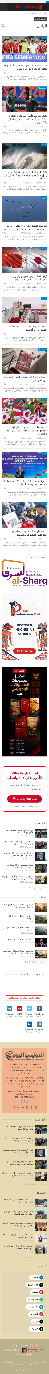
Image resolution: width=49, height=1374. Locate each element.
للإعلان (15, 1345)
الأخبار (44, 37)
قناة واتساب (33, 1299)
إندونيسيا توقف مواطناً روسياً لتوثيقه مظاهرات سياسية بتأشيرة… (17, 878)
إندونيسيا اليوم (21, 1369)
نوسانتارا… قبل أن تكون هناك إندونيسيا (21, 917)
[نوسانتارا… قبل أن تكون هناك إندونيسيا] (41, 919)
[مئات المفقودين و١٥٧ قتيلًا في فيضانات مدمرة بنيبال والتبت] (41, 868)
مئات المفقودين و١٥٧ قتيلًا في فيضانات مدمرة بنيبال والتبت (20, 866)
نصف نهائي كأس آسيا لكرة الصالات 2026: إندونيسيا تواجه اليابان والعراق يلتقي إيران (27, 119)
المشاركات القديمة (39, 557)
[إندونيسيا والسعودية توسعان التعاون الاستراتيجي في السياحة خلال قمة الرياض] (41, 1226)
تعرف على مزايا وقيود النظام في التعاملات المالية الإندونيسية (29, 533)
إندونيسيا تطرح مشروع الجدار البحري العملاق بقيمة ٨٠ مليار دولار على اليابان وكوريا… (25, 430)
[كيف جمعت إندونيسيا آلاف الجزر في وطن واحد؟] (41, 931)
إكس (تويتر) (33, 1285)
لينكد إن (35, 1277)
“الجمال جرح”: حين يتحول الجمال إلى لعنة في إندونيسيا (25, 379)
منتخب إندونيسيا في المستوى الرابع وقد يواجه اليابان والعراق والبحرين (25, 67)
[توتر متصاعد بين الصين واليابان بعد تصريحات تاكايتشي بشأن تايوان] (24, 260)
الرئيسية (33, 1345)
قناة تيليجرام (33, 1307)
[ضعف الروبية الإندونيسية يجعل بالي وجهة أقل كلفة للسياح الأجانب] (41, 1214)
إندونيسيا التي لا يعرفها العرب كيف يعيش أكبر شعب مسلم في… (18, 952)
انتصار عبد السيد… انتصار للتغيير (20, 939)
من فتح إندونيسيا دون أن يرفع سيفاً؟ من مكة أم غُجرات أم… (17, 906)
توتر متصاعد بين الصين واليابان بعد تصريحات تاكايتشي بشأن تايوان (28, 278)
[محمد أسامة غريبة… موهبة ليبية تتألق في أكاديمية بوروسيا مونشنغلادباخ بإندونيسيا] (41, 833)
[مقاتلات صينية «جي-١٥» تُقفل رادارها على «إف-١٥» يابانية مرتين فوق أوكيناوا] (24, 209)
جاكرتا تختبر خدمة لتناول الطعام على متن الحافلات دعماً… (17, 1201)
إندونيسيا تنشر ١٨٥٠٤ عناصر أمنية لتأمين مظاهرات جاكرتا (19, 843)
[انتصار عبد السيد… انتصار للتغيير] (41, 942)
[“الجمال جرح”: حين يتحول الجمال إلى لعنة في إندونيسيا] (24, 361)
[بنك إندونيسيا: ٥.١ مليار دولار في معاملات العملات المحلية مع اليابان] (24, 465)
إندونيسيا (42, 88)
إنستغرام (34, 1314)
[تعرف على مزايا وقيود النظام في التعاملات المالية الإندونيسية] (24, 515)
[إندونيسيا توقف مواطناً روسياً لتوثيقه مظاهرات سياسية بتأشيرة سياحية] (41, 880)
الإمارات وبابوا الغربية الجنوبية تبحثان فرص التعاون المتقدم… (18, 1247)
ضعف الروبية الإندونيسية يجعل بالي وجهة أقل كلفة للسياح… (18, 1213)
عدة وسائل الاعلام (24, 1354)
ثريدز (36, 1321)
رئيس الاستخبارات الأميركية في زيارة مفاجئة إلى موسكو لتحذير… (18, 854)
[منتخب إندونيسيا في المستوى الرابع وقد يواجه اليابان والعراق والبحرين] (24, 49)
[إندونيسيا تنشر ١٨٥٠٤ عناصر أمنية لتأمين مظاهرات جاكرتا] (41, 845)
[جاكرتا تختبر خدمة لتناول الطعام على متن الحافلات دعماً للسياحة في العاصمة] (41, 1203)
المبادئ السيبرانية (11, 1350)
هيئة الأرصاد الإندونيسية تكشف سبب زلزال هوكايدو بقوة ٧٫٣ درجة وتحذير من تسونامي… (25, 175)
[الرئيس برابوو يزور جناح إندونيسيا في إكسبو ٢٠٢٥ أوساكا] (24, 310)
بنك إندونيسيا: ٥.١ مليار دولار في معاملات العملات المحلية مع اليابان (24, 483)
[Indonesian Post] (33, 1350)
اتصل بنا (24, 1345)
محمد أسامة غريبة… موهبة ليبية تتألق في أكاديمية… (19, 831)
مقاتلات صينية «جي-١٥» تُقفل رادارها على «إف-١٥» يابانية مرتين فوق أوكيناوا (25, 227)
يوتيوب (35, 1292)
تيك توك (34, 1329)
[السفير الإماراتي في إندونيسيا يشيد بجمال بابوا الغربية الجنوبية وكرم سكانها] (41, 1238)
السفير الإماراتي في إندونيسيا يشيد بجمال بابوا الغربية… (18, 1236)
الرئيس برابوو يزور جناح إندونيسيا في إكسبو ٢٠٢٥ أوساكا (27, 328)
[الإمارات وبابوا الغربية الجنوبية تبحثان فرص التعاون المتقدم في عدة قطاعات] (41, 1249)
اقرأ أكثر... (24, 1101)
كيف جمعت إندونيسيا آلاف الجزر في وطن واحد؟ (18, 929)
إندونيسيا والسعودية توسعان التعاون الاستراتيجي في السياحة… (17, 1224)
